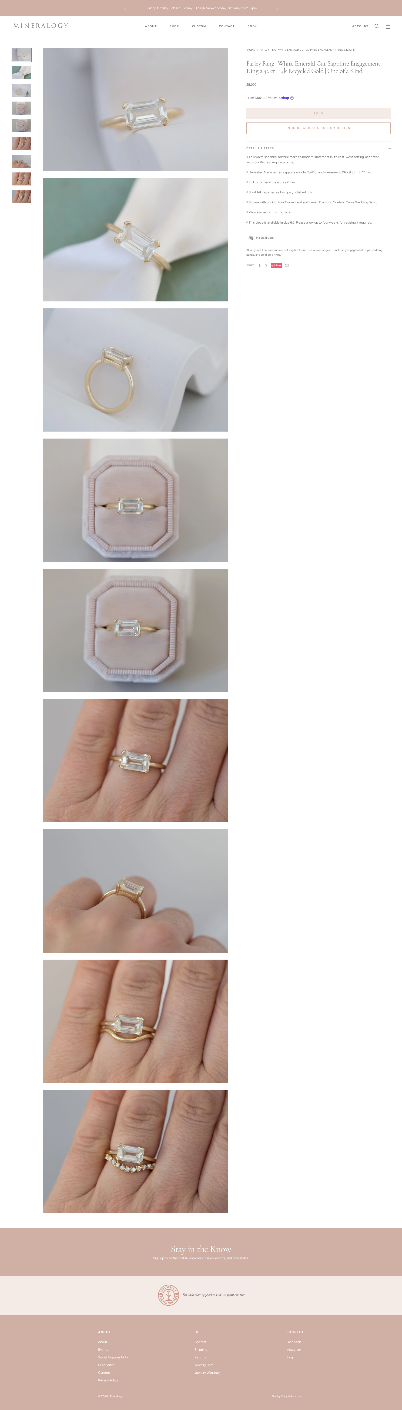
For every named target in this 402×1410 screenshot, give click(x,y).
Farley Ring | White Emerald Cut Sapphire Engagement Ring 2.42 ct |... (307, 49)
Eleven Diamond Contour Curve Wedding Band (342, 202)
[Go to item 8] (21, 179)
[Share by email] (287, 265)
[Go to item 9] (21, 197)
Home (251, 49)
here (252, 10)
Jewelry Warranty (207, 1373)
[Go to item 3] (21, 90)
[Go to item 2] (21, 72)
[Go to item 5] (21, 126)
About (151, 26)
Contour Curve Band (287, 202)
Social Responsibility (113, 1357)
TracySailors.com (291, 1396)
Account (360, 26)
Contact (226, 26)
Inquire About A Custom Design (319, 128)
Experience (106, 1365)
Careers (104, 1373)
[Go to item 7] (21, 161)
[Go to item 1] (21, 55)
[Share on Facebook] (259, 265)
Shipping (200, 1350)
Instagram (293, 1350)
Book (252, 26)
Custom (199, 26)
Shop (174, 26)
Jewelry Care (204, 1365)
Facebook (293, 1342)
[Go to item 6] (21, 143)
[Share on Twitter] (266, 265)
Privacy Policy (108, 1380)
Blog (289, 1357)
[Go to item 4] (21, 108)
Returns (200, 1357)
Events (103, 1350)
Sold (319, 113)
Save (278, 265)
